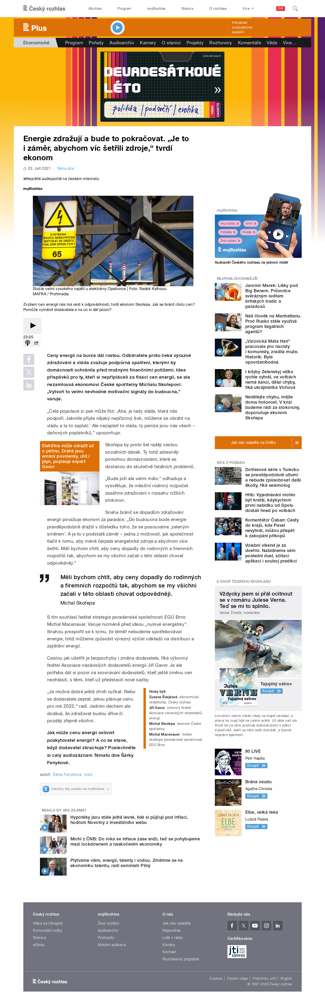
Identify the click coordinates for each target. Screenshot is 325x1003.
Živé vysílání (228, 240)
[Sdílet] (36, 343)
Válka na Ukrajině (48, 923)
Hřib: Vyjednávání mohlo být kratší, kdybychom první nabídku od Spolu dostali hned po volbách (270, 502)
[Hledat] (295, 8)
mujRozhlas (156, 8)
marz (88, 774)
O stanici (171, 42)
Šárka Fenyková (67, 774)
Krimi (249, 223)
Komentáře (249, 42)
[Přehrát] (32, 326)
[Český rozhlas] (44, 8)
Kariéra (168, 945)
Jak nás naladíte (176, 923)
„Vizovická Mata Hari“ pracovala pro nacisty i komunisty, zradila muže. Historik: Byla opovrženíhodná (271, 352)
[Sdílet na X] (28, 372)
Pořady (96, 42)
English (286, 978)
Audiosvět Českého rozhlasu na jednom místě (251, 262)
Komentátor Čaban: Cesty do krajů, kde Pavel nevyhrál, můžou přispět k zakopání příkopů (272, 527)
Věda (272, 42)
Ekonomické (36, 42)
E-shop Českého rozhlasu (244, 581)
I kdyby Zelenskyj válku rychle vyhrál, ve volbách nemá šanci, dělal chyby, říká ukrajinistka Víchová (270, 379)
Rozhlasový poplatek (180, 959)
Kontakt (169, 952)
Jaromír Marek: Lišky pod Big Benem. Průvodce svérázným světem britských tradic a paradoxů (271, 296)
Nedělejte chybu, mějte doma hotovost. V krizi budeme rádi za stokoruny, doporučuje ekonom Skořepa (272, 407)
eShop (38, 945)
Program (124, 8)
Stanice (187, 8)
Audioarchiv (242, 27)
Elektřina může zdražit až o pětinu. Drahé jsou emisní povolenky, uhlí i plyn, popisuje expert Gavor (68, 456)
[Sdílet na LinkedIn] (28, 385)
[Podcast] (27, 343)
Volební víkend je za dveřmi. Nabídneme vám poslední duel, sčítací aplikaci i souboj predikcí (271, 553)
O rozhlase (218, 8)
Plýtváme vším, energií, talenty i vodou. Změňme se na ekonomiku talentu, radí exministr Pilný (126, 863)
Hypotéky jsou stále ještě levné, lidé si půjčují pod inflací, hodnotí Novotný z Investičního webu (129, 820)
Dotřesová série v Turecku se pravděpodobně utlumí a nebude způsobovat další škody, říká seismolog (273, 477)
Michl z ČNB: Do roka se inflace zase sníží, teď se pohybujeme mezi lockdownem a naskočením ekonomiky (135, 841)
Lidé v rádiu (172, 937)
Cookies (215, 978)
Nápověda (171, 930)
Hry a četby (228, 223)
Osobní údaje (237, 978)
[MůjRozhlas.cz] (32, 189)
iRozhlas (95, 8)
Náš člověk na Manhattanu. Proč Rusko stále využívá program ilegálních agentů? (273, 323)
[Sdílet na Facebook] (28, 359)
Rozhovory (220, 42)
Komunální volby (47, 930)
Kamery (238, 32)
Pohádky (226, 232)
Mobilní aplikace (112, 945)
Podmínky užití (264, 978)
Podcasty (106, 937)
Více (289, 42)
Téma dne (65, 168)
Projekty (195, 42)
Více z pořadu (231, 463)
